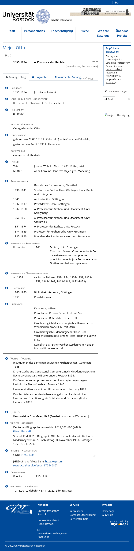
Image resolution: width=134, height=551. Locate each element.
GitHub (108, 514)
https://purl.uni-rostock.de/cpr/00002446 (114, 72)
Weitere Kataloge (103, 33)
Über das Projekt (122, 33)
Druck (110, 99)
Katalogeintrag (17, 77)
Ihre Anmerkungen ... (118, 91)
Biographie (41, 77)
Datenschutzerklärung (83, 514)
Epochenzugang (62, 31)
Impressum (76, 511)
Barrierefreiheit (79, 518)
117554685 (27, 455)
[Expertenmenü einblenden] (128, 99)
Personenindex (34, 31)
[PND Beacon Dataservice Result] (94, 456)
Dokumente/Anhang (68, 77)
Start (117, 2)
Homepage (108, 511)
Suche (85, 31)
